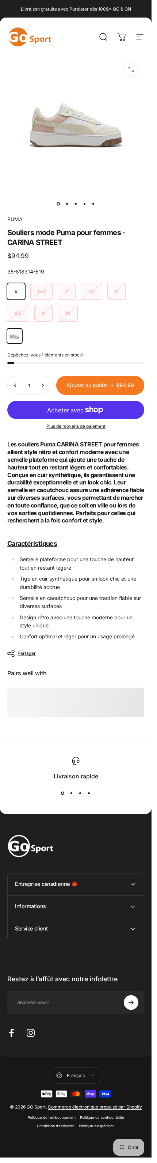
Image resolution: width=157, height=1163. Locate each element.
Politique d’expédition (97, 1126)
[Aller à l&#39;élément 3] (76, 203)
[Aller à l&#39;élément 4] (84, 203)
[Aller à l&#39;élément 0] (58, 203)
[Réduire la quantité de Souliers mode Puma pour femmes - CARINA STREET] (15, 385)
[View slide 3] (80, 793)
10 (67, 313)
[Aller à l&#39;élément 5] (93, 203)
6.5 (41, 291)
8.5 (18, 313)
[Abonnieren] (131, 1002)
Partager (27, 653)
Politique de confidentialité (102, 1117)
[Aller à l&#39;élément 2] (67, 203)
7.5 (91, 291)
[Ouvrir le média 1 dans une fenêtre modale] (131, 69)
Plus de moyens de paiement (76, 426)
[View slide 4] (89, 793)
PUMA (15, 219)
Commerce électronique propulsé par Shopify (95, 1107)
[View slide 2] (71, 793)
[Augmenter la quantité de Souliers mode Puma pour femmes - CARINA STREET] (42, 385)
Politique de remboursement (52, 1117)
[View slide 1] (62, 793)
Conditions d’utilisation (55, 1126)
